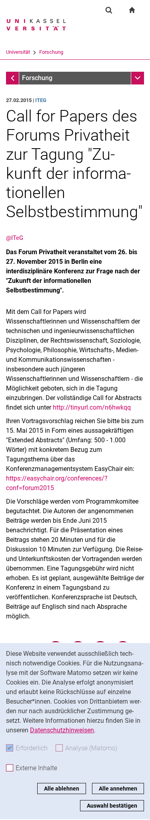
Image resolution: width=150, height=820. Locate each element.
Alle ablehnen (61, 788)
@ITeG (14, 237)
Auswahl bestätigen (112, 805)
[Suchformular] (109, 10)
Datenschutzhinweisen (62, 730)
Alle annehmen (118, 788)
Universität (18, 52)
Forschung (51, 52)
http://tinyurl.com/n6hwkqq (92, 407)
